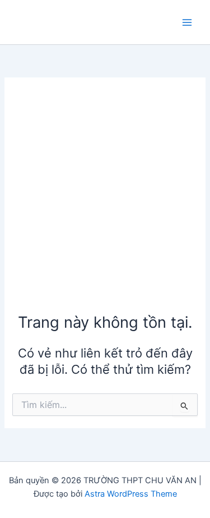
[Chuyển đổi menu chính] (187, 22)
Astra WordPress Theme (131, 494)
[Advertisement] (105, 200)
